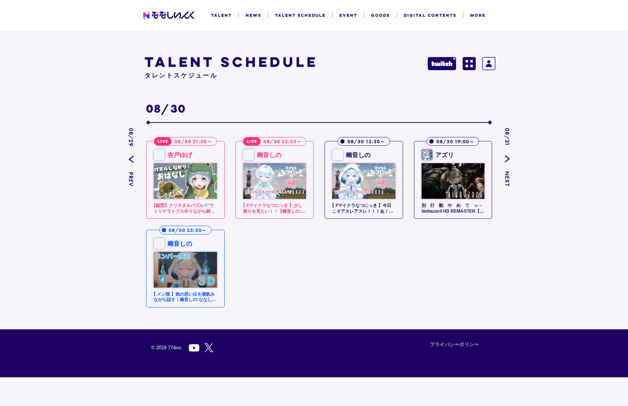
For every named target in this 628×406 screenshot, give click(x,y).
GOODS (380, 15)
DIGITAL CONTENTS (430, 15)
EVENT (348, 15)
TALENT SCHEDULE (300, 15)
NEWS (253, 15)
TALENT (221, 15)
